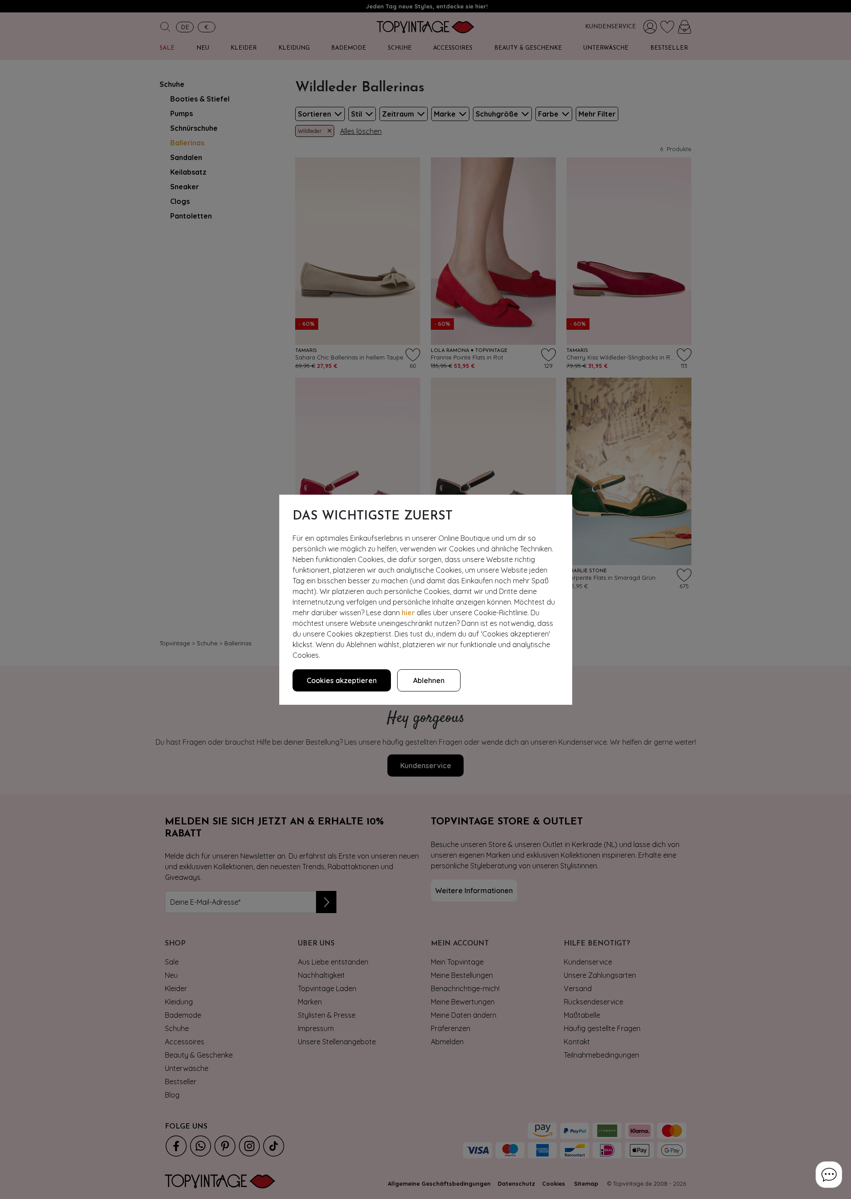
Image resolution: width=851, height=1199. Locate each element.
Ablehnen (429, 680)
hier (408, 612)
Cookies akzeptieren (342, 680)
